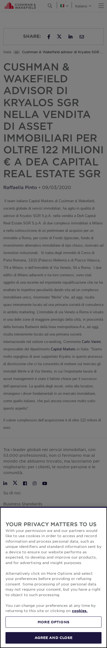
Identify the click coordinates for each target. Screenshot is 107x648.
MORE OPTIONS (53, 622)
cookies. (80, 610)
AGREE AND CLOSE (54, 637)
